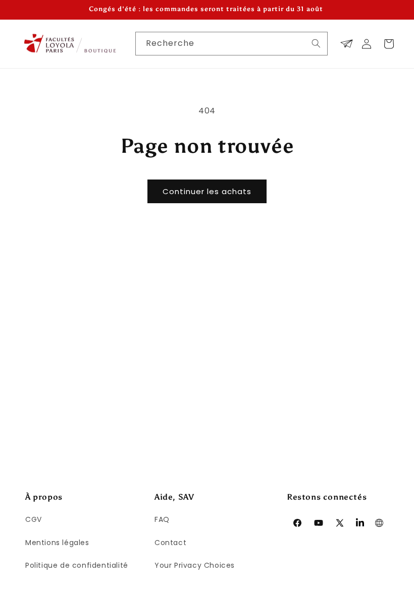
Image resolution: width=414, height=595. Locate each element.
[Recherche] (316, 43)
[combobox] (232, 43)
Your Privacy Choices (194, 565)
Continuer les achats (207, 191)
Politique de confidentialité (76, 565)
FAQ (162, 519)
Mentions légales (57, 543)
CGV (33, 519)
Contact (170, 543)
